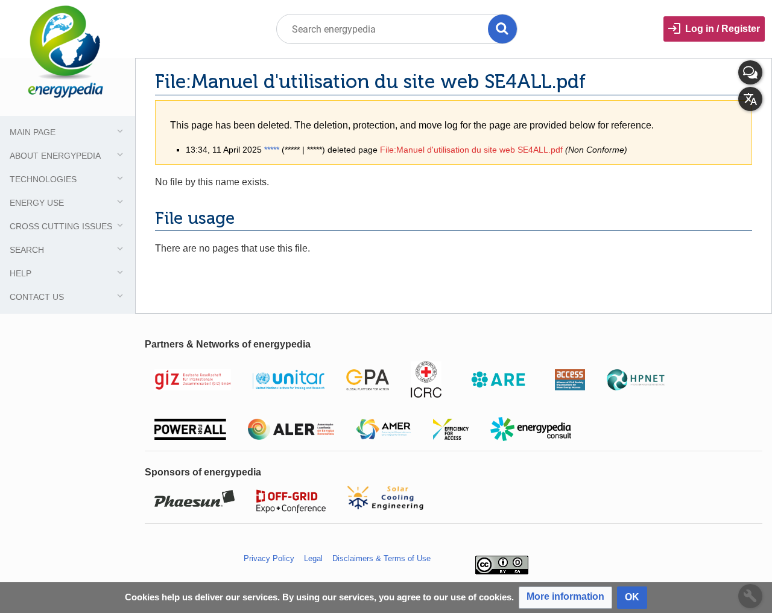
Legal (313, 558)
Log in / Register (722, 29)
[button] (565, 597)
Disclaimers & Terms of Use (381, 558)
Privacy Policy (269, 558)
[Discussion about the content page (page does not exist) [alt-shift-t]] (750, 72)
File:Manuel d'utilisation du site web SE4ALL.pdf (471, 149)
